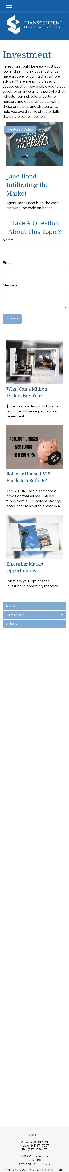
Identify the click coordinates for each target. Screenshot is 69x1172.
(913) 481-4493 (39, 1141)
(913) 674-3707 (39, 1145)
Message (10, 285)
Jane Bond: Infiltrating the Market (27, 185)
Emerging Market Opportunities (24, 567)
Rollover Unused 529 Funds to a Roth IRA (28, 477)
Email (7, 263)
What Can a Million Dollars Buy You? (26, 392)
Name (8, 240)
